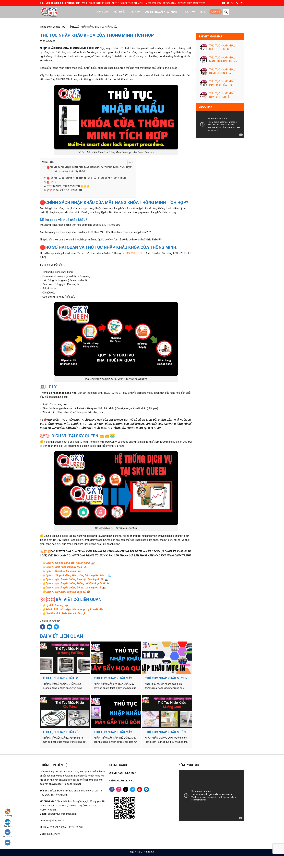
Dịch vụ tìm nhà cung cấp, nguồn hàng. (68, 562)
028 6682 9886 (154, 3)
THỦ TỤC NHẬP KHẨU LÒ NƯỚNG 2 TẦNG (60, 678)
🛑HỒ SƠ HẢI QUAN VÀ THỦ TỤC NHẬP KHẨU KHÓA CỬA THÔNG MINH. (87, 178)
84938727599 (192, 3)
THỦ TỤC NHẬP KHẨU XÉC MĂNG (62, 732)
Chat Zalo (8, 826)
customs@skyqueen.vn (52, 820)
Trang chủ (102, 11)
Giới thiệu (120, 11)
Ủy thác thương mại (57, 605)
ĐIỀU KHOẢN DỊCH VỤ (121, 780)
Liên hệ (215, 11)
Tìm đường (7, 816)
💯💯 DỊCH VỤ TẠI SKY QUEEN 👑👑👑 (68, 186)
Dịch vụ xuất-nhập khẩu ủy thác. (64, 567)
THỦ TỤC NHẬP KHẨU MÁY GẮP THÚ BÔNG (113, 732)
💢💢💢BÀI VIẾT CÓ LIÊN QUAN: (65, 190)
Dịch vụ (135, 11)
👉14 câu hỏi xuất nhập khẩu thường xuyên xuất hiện (73, 609)
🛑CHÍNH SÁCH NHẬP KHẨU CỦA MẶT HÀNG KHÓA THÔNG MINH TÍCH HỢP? (89, 167)
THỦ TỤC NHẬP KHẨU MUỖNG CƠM (166, 732)
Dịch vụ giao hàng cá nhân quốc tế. (66, 591)
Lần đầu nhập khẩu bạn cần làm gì (65, 613)
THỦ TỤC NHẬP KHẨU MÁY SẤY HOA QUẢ (113, 678)
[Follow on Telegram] (7, 842)
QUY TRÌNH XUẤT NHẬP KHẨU (161, 12)
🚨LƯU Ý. (52, 182)
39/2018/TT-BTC (135, 253)
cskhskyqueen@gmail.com (62, 813)
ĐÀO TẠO (190, 11)
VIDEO (203, 11)
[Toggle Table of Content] (128, 162)
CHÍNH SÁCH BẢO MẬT (122, 773)
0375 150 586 (169, 3)
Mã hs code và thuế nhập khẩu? (69, 171)
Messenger (7, 836)
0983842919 (53, 834)
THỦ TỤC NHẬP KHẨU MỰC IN (166, 678)
